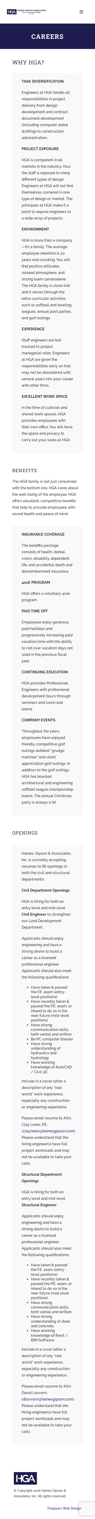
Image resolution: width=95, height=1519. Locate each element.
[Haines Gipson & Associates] (26, 11)
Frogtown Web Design (64, 1508)
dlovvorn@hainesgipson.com (48, 1399)
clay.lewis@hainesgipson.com (48, 1131)
